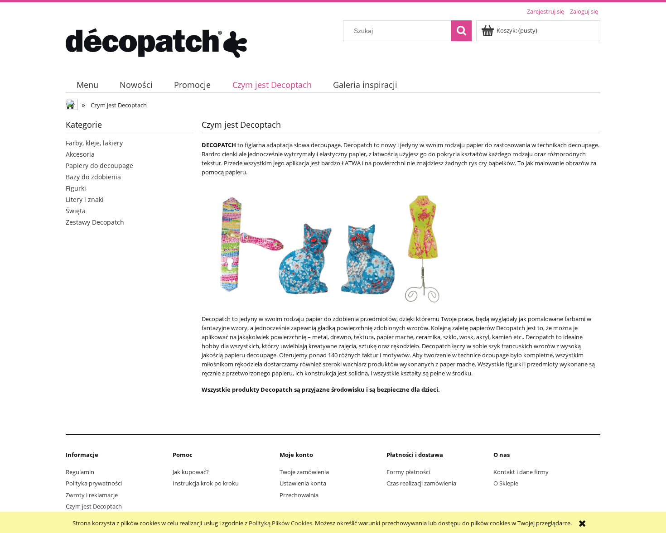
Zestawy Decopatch (95, 222)
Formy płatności (408, 472)
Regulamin (80, 472)
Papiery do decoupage (99, 165)
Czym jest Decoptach (94, 506)
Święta (76, 210)
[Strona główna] (156, 42)
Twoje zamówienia (304, 472)
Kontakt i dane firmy (521, 472)
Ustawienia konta (303, 483)
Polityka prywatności (94, 483)
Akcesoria (80, 154)
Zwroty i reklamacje (92, 495)
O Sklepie (505, 483)
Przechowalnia (299, 495)
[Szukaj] (461, 30)
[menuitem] (87, 85)
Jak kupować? (191, 472)
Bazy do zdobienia (93, 177)
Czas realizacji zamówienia (421, 483)
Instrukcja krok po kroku (206, 483)
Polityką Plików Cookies (280, 523)
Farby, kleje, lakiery (94, 143)
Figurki (76, 188)
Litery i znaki (85, 199)
